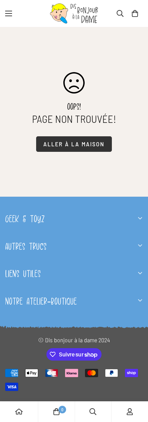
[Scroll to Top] (135, 385)
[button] (135, 13)
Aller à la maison (74, 144)
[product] (19, 412)
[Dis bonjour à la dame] (74, 13)
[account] (129, 411)
